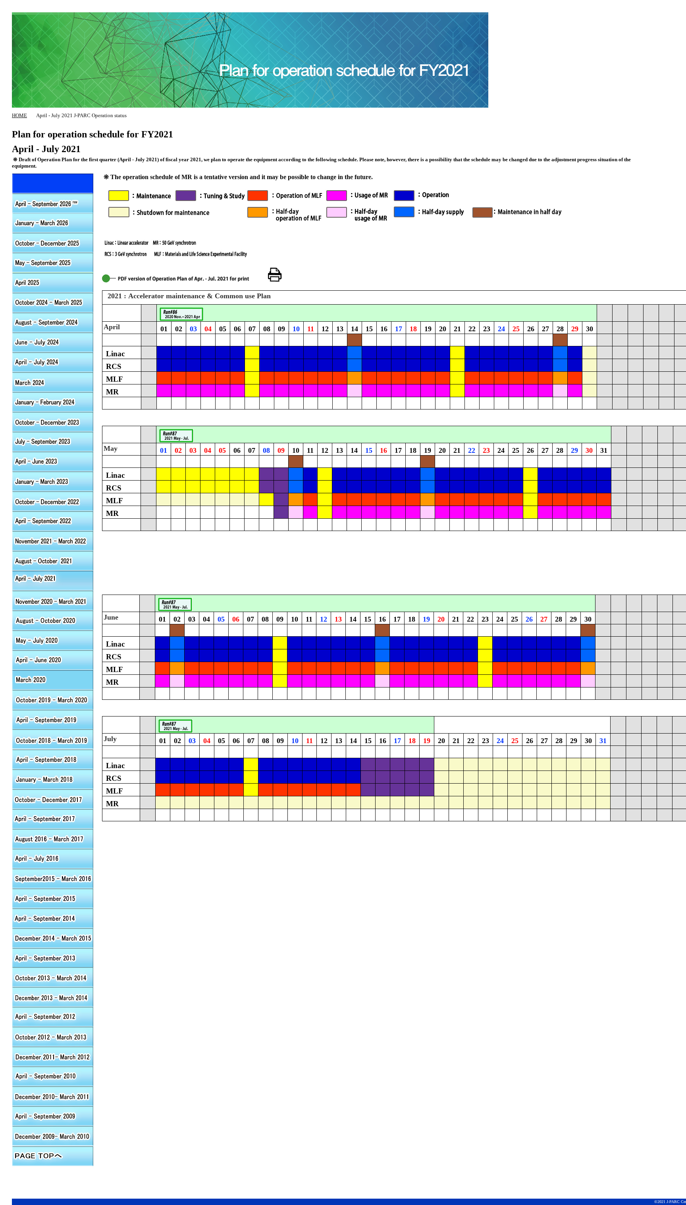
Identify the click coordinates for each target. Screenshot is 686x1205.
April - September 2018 (53, 759)
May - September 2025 (53, 262)
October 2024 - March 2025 (53, 302)
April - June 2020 (53, 660)
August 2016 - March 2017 (53, 838)
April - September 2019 (53, 719)
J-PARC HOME (303, 8)
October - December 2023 (53, 421)
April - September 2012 (53, 521)
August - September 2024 (53, 322)
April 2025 (53, 282)
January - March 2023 (53, 481)
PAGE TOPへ (53, 1156)
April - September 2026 (53, 183)
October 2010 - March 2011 (53, 1097)
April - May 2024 (53, 362)
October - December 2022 (53, 501)
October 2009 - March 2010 (53, 1136)
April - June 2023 (53, 461)
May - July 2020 (53, 640)
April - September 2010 (53, 1077)
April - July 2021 (53, 580)
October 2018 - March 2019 (53, 739)
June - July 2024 (53, 342)
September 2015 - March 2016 (53, 878)
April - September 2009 (53, 1116)
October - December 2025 (53, 243)
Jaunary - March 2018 (53, 779)
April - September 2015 (53, 898)
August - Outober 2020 (53, 620)
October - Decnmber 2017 (53, 799)
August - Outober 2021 (53, 560)
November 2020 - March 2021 (53, 600)
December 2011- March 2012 (53, 1057)
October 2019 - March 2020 (53, 699)
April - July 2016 (53, 858)
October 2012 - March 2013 (53, 1037)
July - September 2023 (53, 441)
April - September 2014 (53, 918)
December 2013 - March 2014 (53, 997)
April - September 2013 (53, 957)
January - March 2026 (53, 223)
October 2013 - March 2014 (53, 977)
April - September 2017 (53, 818)
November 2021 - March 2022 (53, 540)
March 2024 (53, 382)
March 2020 (53, 679)
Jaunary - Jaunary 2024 (53, 401)
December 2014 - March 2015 (53, 938)
